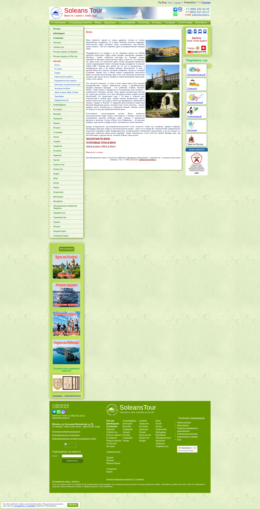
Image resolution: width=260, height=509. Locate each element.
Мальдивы (58, 196)
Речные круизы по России (65, 56)
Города (57, 73)
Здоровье (110, 22)
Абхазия (57, 42)
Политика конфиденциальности (66, 431)
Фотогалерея (66, 249)
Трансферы (59, 96)
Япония (56, 226)
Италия (56, 128)
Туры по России (195, 144)
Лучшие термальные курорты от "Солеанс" (125, 479)
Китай (56, 183)
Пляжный (192, 88)
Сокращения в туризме (187, 436)
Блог (179, 439)
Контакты (201, 22)
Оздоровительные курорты (65, 81)
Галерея (170, 22)
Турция (56, 222)
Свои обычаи (183, 425)
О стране (58, 69)
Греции (89, 103)
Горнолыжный (194, 116)
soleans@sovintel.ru (200, 15)
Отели (57, 65)
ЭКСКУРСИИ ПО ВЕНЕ (98, 139)
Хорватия (57, 146)
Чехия (56, 137)
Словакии (90, 72)
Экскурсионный (195, 102)
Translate (206, 2)
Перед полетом (184, 422)
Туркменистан (59, 217)
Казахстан (58, 169)
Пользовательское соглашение (66, 435)
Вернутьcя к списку (94, 152)
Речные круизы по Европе (65, 52)
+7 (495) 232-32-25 (197, 8)
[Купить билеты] (197, 53)
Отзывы (157, 22)
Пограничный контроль (187, 434)
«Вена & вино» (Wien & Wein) (66, 92)
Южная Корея (59, 231)
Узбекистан (58, 47)
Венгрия (57, 114)
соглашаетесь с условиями (24, 506)
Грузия (56, 160)
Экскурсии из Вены (62, 88)
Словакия (57, 132)
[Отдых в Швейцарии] (66, 364)
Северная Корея (60, 236)
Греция (56, 123)
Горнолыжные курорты (63, 77)
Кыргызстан (58, 164)
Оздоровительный (196, 75)
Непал (56, 187)
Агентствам (185, 22)
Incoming (143, 22)
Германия (57, 118)
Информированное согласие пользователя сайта (74, 438)
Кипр (55, 178)
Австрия (57, 61)
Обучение (192, 130)
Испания (57, 151)
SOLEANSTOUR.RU (72, 396)
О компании (58, 22)
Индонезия (58, 192)
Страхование (127, 22)
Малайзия (58, 201)
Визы (98, 22)
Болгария (57, 109)
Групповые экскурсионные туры (67, 85)
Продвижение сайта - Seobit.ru (65, 481)
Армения (57, 155)
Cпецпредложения (80, 22)
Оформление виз (61, 100)
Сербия (56, 141)
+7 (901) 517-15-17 (197, 12)
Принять (73, 505)
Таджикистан (59, 213)
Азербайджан (59, 105)
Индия (56, 174)
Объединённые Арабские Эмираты (65, 207)
